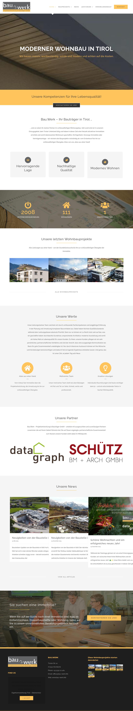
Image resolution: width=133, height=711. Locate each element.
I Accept (26, 698)
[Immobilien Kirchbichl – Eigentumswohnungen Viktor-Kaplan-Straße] (91, 666)
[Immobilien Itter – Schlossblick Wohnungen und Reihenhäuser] (91, 674)
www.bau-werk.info (59, 677)
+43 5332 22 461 (59, 670)
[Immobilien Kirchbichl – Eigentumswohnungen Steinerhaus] (105, 667)
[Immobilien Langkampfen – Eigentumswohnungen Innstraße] (119, 667)
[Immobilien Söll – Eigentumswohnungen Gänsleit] (98, 667)
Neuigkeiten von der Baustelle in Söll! (34, 537)
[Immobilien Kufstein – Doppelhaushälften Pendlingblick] (112, 667)
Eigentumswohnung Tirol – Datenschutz (26, 693)
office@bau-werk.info (60, 674)
